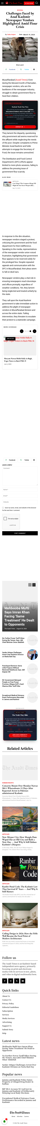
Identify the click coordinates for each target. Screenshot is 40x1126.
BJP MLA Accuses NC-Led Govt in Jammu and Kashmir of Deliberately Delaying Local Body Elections (18, 1091)
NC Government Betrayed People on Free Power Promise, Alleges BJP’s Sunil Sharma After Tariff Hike (13, 683)
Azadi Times (21, 80)
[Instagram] (10, 980)
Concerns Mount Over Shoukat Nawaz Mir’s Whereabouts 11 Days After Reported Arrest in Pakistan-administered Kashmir (20, 789)
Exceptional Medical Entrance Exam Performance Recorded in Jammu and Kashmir (13, 697)
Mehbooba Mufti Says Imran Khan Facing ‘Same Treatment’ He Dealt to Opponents (19, 616)
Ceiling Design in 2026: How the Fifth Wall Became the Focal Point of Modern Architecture (20, 936)
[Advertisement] (20, 213)
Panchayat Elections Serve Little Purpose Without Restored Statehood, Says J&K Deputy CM (13, 669)
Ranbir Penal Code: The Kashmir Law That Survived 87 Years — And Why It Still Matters (20, 889)
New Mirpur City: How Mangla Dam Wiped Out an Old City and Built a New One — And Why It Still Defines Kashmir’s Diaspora (19, 841)
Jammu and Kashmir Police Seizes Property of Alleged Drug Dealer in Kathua (17, 1082)
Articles (20, 10)
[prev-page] (30, 585)
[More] (34, 69)
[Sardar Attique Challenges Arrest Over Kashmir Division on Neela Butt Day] (32, 654)
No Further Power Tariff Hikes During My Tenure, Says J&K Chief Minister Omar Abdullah (13, 640)
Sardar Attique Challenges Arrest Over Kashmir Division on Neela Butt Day (13, 655)
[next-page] (34, 585)
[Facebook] (4, 980)
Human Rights (8, 783)
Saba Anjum (11, 34)
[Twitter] (16, 980)
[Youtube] (22, 980)
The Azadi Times (9, 628)
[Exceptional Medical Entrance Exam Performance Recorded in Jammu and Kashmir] (32, 697)
